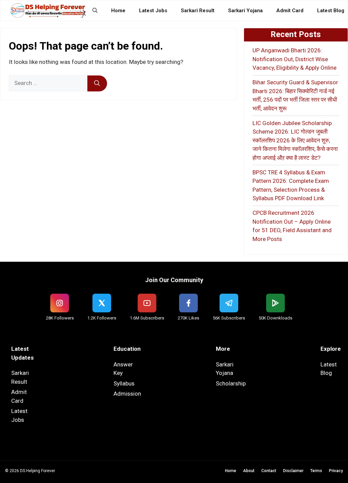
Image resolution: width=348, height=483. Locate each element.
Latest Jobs (153, 10)
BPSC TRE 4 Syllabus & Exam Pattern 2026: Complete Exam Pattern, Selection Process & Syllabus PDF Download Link (291, 185)
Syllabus (124, 383)
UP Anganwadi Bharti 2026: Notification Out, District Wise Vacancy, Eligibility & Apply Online (294, 59)
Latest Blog (330, 10)
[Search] (97, 83)
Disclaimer (293, 470)
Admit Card (289, 10)
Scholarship (231, 383)
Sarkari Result (197, 10)
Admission (127, 393)
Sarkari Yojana (245, 10)
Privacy (336, 470)
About (249, 470)
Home (118, 10)
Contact (268, 470)
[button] (95, 10)
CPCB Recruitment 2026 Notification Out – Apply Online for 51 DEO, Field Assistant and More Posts (292, 225)
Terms (316, 470)
